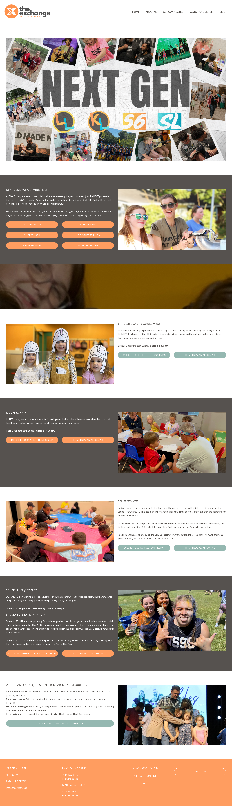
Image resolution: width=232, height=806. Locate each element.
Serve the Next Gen (88, 245)
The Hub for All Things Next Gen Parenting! (60, 723)
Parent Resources (32, 245)
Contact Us (200, 771)
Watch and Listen (201, 11)
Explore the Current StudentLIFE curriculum (32, 653)
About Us (151, 11)
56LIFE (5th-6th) (32, 235)
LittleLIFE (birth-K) (32, 224)
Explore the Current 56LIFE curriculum (144, 548)
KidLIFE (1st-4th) (88, 224)
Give (222, 11)
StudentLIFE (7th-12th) (88, 235)
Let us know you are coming (200, 355)
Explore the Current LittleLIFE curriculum (144, 355)
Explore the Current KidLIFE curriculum (32, 440)
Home (136, 11)
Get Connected (173, 11)
